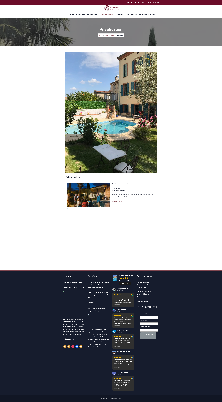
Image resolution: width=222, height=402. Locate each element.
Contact (134, 14)
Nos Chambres (92, 14)
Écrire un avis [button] (125, 283)
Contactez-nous (117, 201)
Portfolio (120, 14)
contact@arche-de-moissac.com (148, 2)
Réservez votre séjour (147, 14)
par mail (149, 291)
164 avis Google (124, 280)
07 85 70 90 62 (127, 2)
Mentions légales (142, 301)
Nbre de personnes (145, 326)
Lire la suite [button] (117, 304)
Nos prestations (107, 14)
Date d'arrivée (143, 314)
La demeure (80, 14)
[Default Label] (64, 346)
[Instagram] (72, 346)
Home (101, 35)
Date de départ (144, 320)
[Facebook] (76, 346)
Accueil (71, 14)
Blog (127, 14)
